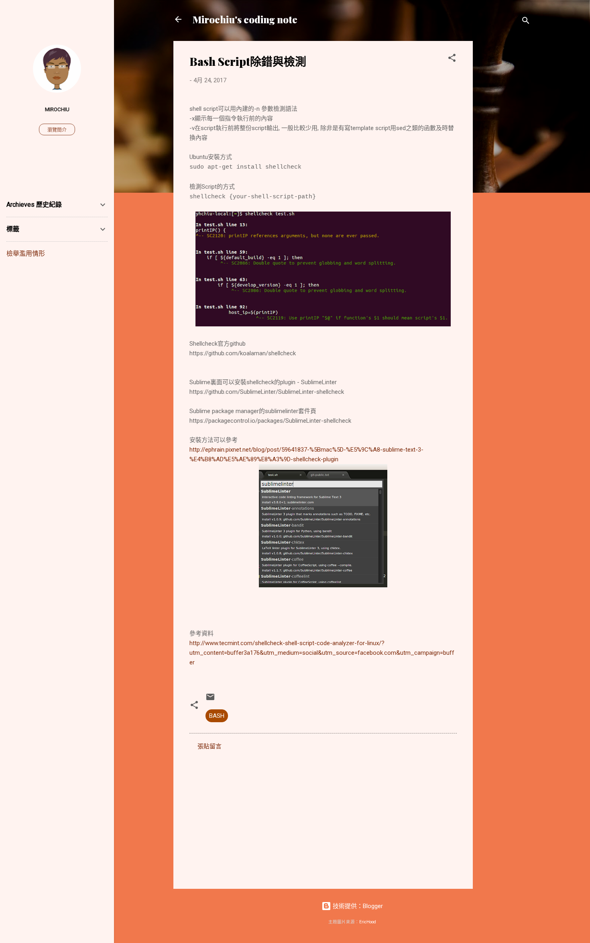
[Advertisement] (505, 161)
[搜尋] (526, 22)
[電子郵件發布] (210, 699)
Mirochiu (57, 109)
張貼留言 (209, 746)
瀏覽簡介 (57, 130)
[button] (452, 59)
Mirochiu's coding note (245, 19)
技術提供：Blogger (357, 906)
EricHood (367, 922)
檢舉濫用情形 (25, 253)
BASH (216, 715)
